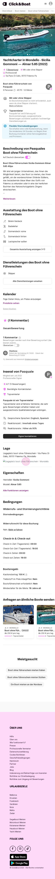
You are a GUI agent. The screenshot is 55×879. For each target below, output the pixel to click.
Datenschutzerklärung (19, 752)
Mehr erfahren (15, 529)
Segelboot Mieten (17, 819)
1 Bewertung (12, 70)
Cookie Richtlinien (17, 755)
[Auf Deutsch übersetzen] (27, 157)
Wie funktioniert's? (18, 742)
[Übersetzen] (16, 345)
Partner (13, 764)
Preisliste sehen (11, 303)
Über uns (13, 739)
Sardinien (14, 804)
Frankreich (14, 801)
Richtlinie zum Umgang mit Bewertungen (27, 779)
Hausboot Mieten (17, 828)
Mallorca (13, 795)
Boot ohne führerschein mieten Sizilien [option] (26, 677)
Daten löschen (9, 309)
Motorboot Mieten (18, 822)
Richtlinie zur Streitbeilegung (22, 776)
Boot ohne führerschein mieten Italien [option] (26, 670)
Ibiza (12, 807)
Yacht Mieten (15, 832)
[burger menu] (45, 4)
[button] (43, 17)
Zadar (12, 813)
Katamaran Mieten (17, 825)
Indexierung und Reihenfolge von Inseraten (28, 773)
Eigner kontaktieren (27, 436)
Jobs (12, 767)
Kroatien (13, 798)
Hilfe (12, 736)
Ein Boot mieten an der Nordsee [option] (26, 684)
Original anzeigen (31, 359)
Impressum (14, 761)
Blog (12, 770)
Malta (12, 810)
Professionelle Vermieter (20, 749)
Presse (13, 745)
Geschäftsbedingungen (20, 758)
